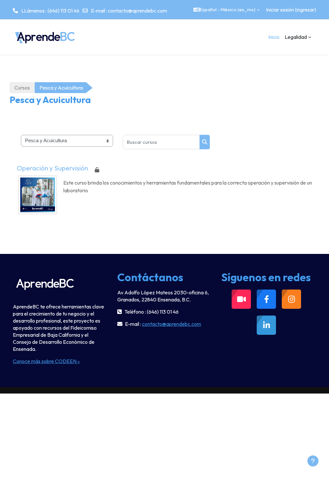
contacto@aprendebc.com (137, 10)
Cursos (22, 87)
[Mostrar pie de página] (313, 461)
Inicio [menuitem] (274, 37)
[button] (226, 9)
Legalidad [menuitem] (296, 37)
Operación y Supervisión (52, 168)
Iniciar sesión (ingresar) (291, 9)
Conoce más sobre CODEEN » (46, 361)
